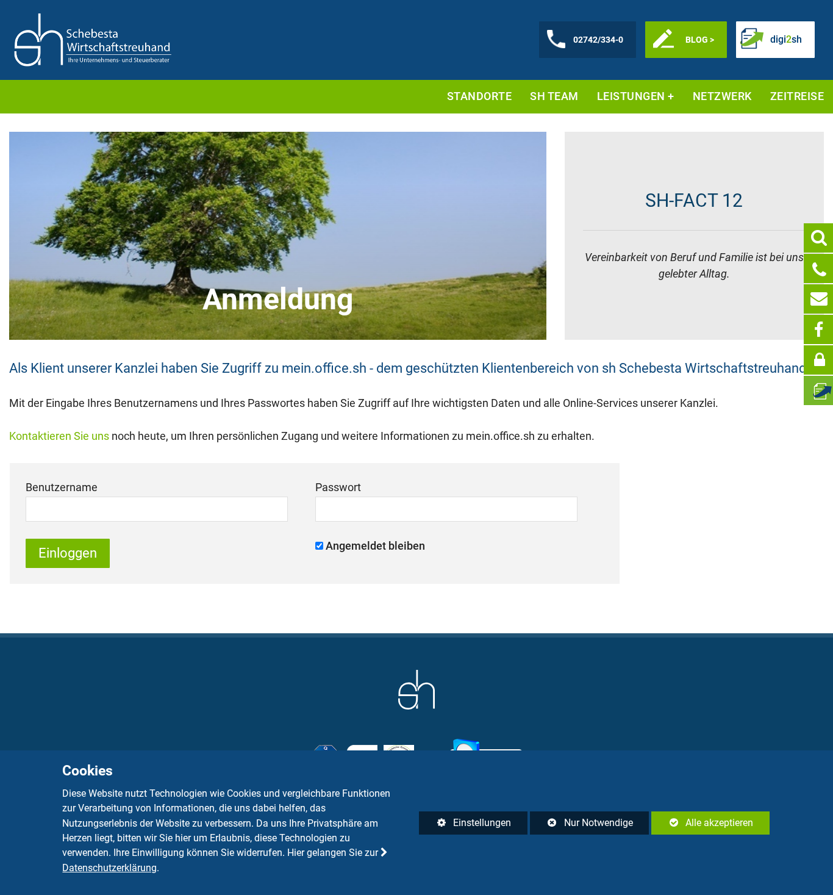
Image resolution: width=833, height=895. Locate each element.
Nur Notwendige (581, 826)
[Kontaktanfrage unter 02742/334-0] (818, 268)
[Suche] (818, 238)
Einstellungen (465, 826)
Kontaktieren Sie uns (59, 436)
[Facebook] (818, 329)
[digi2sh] (818, 390)
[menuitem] (479, 96)
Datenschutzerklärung (109, 868)
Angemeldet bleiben (375, 545)
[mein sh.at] (818, 360)
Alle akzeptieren (702, 823)
